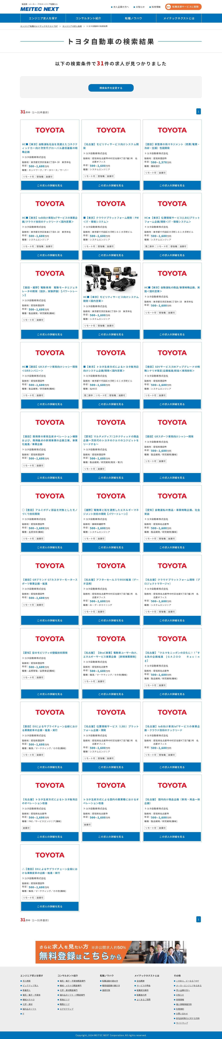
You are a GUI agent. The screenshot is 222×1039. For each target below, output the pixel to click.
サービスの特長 (143, 985)
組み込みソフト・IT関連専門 (72, 994)
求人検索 (27, 980)
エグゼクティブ (66, 1008)
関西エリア (65, 1004)
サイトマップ (182, 1022)
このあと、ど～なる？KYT (187, 980)
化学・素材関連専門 (68, 990)
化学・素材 (27, 1004)
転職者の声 (141, 994)
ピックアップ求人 (30, 985)
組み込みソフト (29, 1008)
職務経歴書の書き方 (111, 985)
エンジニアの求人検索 (72, 26)
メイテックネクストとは (179, 18)
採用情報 (156, 6)
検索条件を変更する (111, 88)
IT (23, 1013)
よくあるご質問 (143, 999)
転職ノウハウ (133, 18)
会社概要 (141, 980)
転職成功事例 (142, 990)
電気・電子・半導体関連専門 (72, 980)
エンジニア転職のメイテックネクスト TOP (39, 26)
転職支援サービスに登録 (183, 6)
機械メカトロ (28, 999)
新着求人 (27, 990)
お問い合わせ (182, 1013)
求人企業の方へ (121, 6)
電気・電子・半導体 (31, 994)
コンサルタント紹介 (88, 18)
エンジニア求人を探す (43, 18)
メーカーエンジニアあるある (189, 985)
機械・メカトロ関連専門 (70, 985)
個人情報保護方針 (184, 1004)
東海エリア (65, 999)
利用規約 (180, 1008)
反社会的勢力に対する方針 (188, 1018)
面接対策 (106, 990)
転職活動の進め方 (110, 980)
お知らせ (140, 6)
